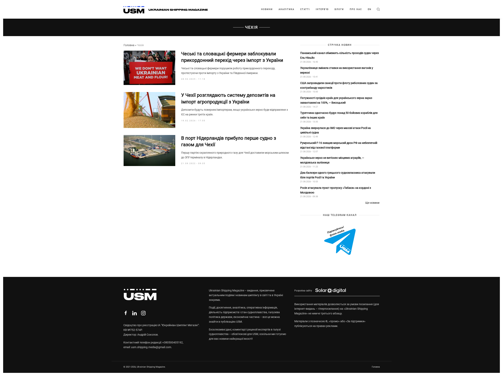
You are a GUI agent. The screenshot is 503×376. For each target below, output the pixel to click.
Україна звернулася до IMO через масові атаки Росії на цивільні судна (335, 130)
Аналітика (286, 9)
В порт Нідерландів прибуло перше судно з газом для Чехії (228, 141)
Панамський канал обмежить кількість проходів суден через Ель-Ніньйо (339, 55)
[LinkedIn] (134, 313)
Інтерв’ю (322, 9)
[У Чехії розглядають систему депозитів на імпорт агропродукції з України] (149, 110)
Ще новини (372, 202)
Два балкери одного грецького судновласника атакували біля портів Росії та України (337, 175)
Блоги (339, 9)
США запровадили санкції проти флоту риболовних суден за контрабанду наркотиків (339, 85)
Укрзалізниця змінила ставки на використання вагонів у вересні (336, 70)
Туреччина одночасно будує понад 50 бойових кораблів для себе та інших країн (339, 115)
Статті (305, 9)
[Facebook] (125, 313)
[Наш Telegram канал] (340, 241)
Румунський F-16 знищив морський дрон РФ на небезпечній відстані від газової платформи (338, 145)
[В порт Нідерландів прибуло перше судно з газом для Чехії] (149, 150)
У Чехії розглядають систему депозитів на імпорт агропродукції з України (228, 98)
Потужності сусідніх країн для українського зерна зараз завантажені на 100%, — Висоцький (336, 100)
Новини (267, 9)
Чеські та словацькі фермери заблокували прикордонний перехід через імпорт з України (232, 57)
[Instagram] (143, 313)
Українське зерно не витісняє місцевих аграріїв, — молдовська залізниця (332, 160)
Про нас (356, 9)
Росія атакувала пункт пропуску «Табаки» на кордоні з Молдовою (335, 190)
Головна (129, 45)
